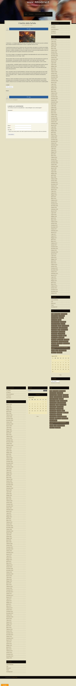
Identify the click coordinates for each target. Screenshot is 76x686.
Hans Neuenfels (55, 331)
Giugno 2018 (53, 214)
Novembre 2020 (54, 162)
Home (26, 14)
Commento (10, 110)
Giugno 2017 (53, 236)
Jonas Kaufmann (54, 299)
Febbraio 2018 (54, 221)
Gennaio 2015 (54, 287)
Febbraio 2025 (54, 71)
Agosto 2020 (54, 168)
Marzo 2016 (53, 262)
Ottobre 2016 (54, 250)
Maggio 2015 (54, 280)
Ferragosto (53, 31)
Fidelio (59, 329)
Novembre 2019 (54, 184)
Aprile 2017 (53, 239)
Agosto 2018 (54, 211)
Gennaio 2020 (54, 180)
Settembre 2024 (54, 80)
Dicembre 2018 (54, 203)
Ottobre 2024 (54, 78)
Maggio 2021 (54, 152)
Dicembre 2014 (54, 289)
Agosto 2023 (54, 103)
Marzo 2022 (53, 134)
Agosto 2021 (54, 146)
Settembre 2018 (54, 209)
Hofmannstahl (54, 333)
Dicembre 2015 (54, 268)
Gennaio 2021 (54, 159)
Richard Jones (59, 343)
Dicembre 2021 (54, 139)
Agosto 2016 (54, 253)
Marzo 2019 (53, 198)
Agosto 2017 (54, 232)
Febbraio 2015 (54, 286)
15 (65, 364)
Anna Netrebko (61, 315)
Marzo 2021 (53, 155)
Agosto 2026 (54, 39)
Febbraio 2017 (54, 243)
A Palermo (53, 27)
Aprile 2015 (53, 282)
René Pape (54, 343)
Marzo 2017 (53, 241)
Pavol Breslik (66, 339)
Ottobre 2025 (54, 57)
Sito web (9, 129)
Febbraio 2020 (54, 178)
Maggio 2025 (54, 66)
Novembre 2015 (54, 270)
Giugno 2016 (53, 257)
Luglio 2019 (53, 191)
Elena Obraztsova (65, 325)
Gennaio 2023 (54, 116)
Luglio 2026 (53, 41)
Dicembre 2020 (54, 161)
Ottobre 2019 (54, 186)
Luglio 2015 (53, 277)
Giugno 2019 (53, 193)
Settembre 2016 (54, 252)
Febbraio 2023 (54, 114)
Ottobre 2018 (54, 207)
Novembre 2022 (54, 120)
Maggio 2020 (54, 173)
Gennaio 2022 (54, 137)
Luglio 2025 (53, 62)
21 (63, 367)
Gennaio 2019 (54, 202)
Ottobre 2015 (54, 271)
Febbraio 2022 (54, 136)
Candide (59, 319)
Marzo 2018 (53, 220)
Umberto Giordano (62, 350)
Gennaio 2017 (54, 245)
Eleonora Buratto (55, 327)
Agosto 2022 (54, 125)
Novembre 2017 (54, 227)
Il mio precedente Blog (40, 14)
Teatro (52, 305)
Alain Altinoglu (57, 313)
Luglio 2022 (53, 127)
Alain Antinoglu (64, 313)
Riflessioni (53, 303)
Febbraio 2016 (54, 264)
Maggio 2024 (54, 87)
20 (60, 367)
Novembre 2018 (54, 205)
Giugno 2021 (53, 150)
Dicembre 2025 (54, 53)
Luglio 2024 (53, 84)
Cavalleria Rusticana (55, 321)
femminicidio (54, 329)
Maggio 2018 (54, 216)
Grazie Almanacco (55, 29)
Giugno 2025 (53, 64)
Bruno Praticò (54, 319)
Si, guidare (53, 25)
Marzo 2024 (53, 91)
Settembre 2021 (54, 145)
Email (9, 127)
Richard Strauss (66, 343)
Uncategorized (15, 99)
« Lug (60, 374)
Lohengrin (60, 335)
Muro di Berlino (60, 339)
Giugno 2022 (53, 128)
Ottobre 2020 (54, 164)
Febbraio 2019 (54, 200)
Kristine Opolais (54, 335)
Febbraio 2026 (54, 50)
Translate (58, 382)
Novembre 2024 (54, 77)
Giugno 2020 (53, 171)
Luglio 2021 (53, 148)
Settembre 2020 (54, 166)
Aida (52, 313)
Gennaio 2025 (54, 73)
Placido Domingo (55, 341)
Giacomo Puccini (64, 329)
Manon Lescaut (54, 337)
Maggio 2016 (54, 259)
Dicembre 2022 (54, 118)
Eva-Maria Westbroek (63, 327)
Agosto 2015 (54, 275)
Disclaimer (31, 14)
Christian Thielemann (56, 323)
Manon (64, 335)
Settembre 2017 (54, 230)
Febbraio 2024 (54, 93)
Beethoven (61, 317)
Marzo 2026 (53, 48)
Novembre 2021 (54, 141)
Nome (9, 125)
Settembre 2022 (54, 123)
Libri (52, 301)
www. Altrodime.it (38, 2)
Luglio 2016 (53, 255)
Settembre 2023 (54, 102)
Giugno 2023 (53, 107)
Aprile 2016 (53, 261)
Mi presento (48, 14)
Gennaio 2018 (54, 223)
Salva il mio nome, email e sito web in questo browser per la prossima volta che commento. (28, 131)
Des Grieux (63, 323)
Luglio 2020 (53, 170)
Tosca (57, 350)
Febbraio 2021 (54, 157)
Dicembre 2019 (54, 182)
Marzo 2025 (53, 70)
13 (60, 364)
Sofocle (53, 350)
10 (52, 364)
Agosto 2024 (54, 82)
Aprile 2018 (53, 218)
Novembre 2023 (54, 98)
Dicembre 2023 (54, 96)
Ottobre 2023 (54, 100)
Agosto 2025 (54, 61)
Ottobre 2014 (54, 293)
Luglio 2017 (53, 234)
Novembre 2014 (54, 291)
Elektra (59, 325)
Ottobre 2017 (54, 228)
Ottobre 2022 (54, 121)
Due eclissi (53, 33)
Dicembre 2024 (54, 75)
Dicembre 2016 (54, 246)
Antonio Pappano (55, 317)
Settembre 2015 (54, 273)
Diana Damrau (54, 325)
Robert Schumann (55, 345)
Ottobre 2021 (54, 143)
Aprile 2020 (53, 175)
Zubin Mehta (59, 352)
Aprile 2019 (53, 196)
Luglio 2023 (53, 105)
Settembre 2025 (54, 59)
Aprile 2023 (53, 111)
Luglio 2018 (53, 212)
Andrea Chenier (54, 315)
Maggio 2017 (54, 237)
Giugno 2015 (53, 278)
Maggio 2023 (54, 109)
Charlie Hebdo (63, 321)
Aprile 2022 (53, 132)
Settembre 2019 (54, 187)
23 (68, 367)
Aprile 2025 (53, 68)
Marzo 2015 (53, 284)
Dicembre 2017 (54, 225)
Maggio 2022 (54, 130)
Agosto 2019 (54, 189)
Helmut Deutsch (62, 331)
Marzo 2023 (53, 112)
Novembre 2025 (54, 55)
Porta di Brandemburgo (63, 341)
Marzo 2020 (53, 177)
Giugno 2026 (53, 43)
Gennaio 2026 (54, 52)
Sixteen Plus (14, 677)
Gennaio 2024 (54, 95)
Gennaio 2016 (54, 266)
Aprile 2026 (53, 46)
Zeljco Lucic (54, 352)
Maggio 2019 (54, 195)
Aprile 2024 (53, 89)
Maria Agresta (61, 337)
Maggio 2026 (54, 45)
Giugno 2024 (53, 86)
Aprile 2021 (53, 153)
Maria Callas (54, 339)
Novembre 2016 (54, 248)
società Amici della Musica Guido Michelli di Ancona (60, 348)
